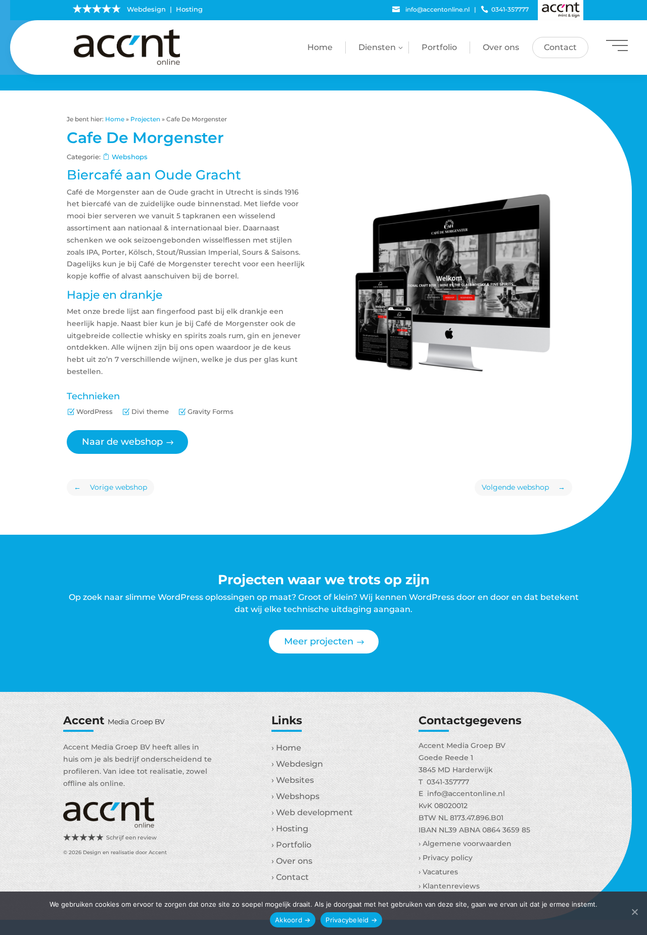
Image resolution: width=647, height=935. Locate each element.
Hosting (189, 9)
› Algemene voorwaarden (465, 843)
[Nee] (634, 913)
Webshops (130, 157)
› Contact (290, 877)
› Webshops (295, 796)
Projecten (145, 119)
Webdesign (146, 9)
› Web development (312, 812)
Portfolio (439, 47)
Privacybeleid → (351, 920)
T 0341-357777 (444, 781)
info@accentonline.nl (431, 9)
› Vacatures (438, 871)
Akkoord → (292, 920)
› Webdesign (297, 764)
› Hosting (289, 828)
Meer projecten (318, 641)
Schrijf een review (131, 837)
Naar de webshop (122, 441)
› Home (286, 748)
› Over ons (291, 861)
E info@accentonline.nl (462, 793)
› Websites (292, 780)
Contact (560, 47)
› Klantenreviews (449, 886)
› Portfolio (291, 845)
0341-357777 (505, 9)
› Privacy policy (446, 857)
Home (320, 47)
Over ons (501, 47)
